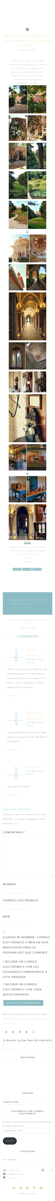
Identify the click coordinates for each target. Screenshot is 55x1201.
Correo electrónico (20, 900)
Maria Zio (33, 766)
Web (6, 916)
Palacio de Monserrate (27, 554)
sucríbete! (10, 1141)
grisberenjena (27, 17)
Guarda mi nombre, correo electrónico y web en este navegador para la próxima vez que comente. (26, 945)
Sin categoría (9, 1159)
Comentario (14, 832)
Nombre (9, 884)
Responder (12, 695)
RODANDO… (26, 628)
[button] (27, 29)
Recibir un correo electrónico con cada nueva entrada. (22, 989)
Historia (28, 558)
